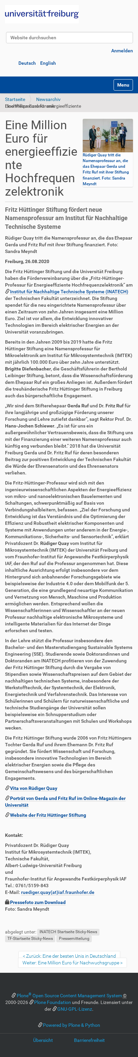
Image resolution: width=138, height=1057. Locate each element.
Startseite (15, 99)
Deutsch (27, 63)
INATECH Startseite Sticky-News (68, 932)
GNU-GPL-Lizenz (74, 1009)
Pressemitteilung (74, 939)
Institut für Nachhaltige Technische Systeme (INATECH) (69, 291)
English (48, 63)
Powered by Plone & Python (71, 1025)
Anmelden (122, 50)
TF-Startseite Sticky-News (30, 939)
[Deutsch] (42, 14)
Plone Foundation (52, 1002)
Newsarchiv (48, 99)
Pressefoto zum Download (38, 902)
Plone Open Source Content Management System (69, 995)
